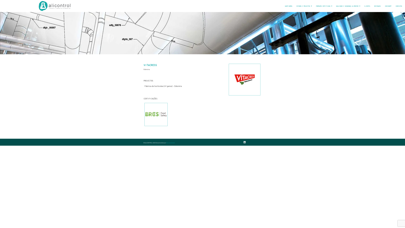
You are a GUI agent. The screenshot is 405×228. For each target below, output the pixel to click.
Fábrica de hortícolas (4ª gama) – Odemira (163, 86)
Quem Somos (288, 6)
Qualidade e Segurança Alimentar (347, 6)
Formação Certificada (323, 6)
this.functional (170, 142)
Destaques (377, 6)
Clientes (367, 6)
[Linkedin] (244, 142)
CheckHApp (388, 6)
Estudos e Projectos (303, 6)
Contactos (398, 6)
